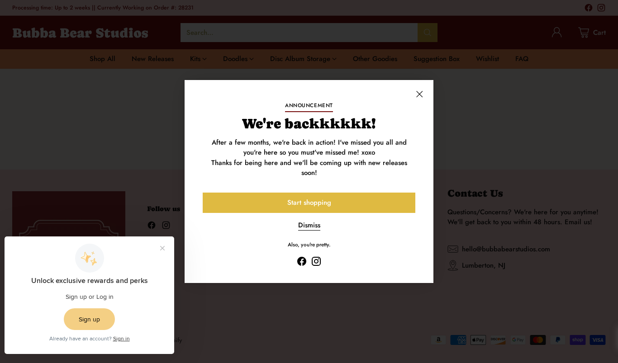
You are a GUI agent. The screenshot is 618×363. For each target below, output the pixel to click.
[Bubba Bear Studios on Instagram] (316, 263)
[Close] (419, 94)
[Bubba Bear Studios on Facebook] (301, 263)
